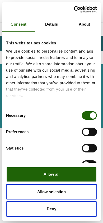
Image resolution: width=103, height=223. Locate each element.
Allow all (52, 174)
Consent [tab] (18, 24)
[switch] (89, 132)
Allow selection (51, 191)
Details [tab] (51, 24)
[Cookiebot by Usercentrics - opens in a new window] (74, 9)
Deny (51, 209)
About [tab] (84, 24)
